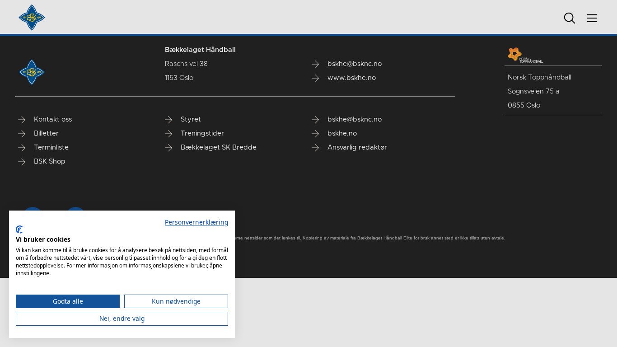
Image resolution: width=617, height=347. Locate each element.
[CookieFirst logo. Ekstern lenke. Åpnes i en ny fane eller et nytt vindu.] (19, 229)
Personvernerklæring (196, 222)
